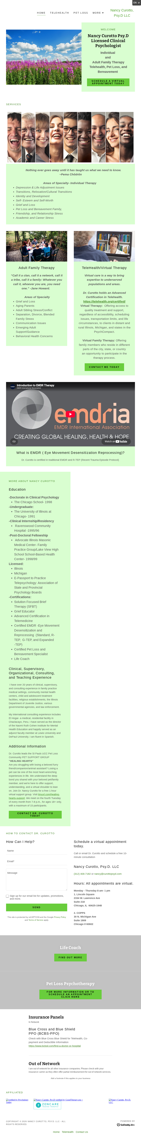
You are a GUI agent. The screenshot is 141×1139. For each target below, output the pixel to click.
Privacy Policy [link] (60, 917)
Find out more (70, 957)
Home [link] (41, 13)
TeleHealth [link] (59, 13)
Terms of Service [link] (36, 920)
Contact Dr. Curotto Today (35, 814)
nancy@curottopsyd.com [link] (108, 873)
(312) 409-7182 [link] (82, 873)
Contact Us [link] (82, 1132)
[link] (126, 1124)
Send (36, 907)
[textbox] (36, 851)
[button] (98, 13)
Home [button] (56, 1132)
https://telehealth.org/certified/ (104, 301)
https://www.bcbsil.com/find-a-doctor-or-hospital (55, 1046)
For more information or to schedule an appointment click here (70, 994)
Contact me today (104, 367)
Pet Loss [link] (81, 13)
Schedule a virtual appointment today (108, 82)
